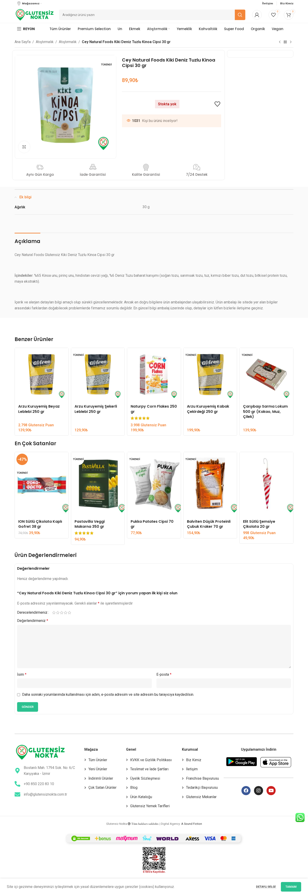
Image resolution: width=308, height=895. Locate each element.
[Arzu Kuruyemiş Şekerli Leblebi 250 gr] (98, 374)
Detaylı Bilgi (266, 886)
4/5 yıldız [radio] (65, 612)
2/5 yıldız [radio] (58, 612)
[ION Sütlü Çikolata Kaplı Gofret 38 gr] (41, 484)
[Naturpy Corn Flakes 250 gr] (154, 374)
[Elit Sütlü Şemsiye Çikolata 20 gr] (266, 484)
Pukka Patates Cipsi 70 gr (152, 524)
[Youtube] (271, 790)
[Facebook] (246, 790)
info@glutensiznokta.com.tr (45, 794)
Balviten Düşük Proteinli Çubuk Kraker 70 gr (208, 524)
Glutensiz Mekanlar (201, 797)
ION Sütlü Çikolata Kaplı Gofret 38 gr (40, 524)
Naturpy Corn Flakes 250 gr (154, 409)
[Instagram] (258, 790)
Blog (133, 787)
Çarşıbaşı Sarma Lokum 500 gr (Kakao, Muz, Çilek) (265, 411)
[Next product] (290, 42)
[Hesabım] (257, 14)
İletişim (192, 769)
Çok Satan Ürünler (102, 787)
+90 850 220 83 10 (39, 784)
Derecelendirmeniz (32, 612)
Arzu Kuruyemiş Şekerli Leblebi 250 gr (96, 409)
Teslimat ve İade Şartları (149, 769)
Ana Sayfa (23, 42)
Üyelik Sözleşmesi (145, 778)
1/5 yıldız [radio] (54, 612)
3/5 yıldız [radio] (62, 612)
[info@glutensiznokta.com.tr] (17, 794)
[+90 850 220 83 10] (17, 784)
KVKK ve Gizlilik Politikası (151, 760)
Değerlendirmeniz (32, 620)
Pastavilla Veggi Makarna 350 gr (90, 524)
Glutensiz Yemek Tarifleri (150, 806)
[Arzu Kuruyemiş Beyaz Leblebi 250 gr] (41, 374)
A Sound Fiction (191, 823)
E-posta (163, 674)
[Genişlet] (24, 147)
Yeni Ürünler (97, 769)
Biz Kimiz (193, 760)
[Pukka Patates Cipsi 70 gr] (154, 484)
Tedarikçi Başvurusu (202, 787)
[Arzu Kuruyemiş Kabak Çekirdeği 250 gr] (210, 374)
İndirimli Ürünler (100, 778)
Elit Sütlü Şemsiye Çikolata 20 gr (259, 524)
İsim (21, 674)
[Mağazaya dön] (285, 42)
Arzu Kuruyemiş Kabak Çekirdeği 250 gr (208, 409)
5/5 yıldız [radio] (69, 612)
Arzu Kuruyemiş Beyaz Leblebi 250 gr (39, 409)
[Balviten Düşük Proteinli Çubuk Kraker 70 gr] (210, 484)
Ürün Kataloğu (141, 797)
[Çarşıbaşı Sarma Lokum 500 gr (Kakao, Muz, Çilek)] (266, 374)
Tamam (291, 886)
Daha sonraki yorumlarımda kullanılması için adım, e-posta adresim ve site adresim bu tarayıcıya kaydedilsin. (108, 694)
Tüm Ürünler (97, 760)
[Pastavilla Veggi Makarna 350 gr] (98, 484)
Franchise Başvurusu (202, 778)
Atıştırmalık (45, 42)
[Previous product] (279, 42)
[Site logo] (34, 14)
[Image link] (40, 752)
